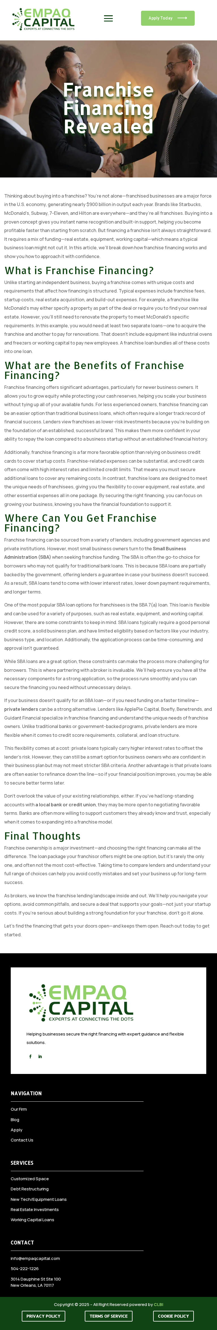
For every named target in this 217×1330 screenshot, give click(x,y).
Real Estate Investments (35, 1209)
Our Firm (19, 1109)
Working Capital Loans (32, 1220)
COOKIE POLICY (173, 1316)
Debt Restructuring (30, 1189)
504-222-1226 (25, 1268)
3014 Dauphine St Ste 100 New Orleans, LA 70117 (36, 1282)
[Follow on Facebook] (30, 1056)
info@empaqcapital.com (35, 1258)
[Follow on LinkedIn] (40, 1056)
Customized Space (30, 1179)
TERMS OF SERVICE (109, 1316)
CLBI (158, 1304)
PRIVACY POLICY (43, 1316)
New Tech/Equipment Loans (39, 1199)
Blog (15, 1120)
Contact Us (22, 1140)
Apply (16, 1130)
